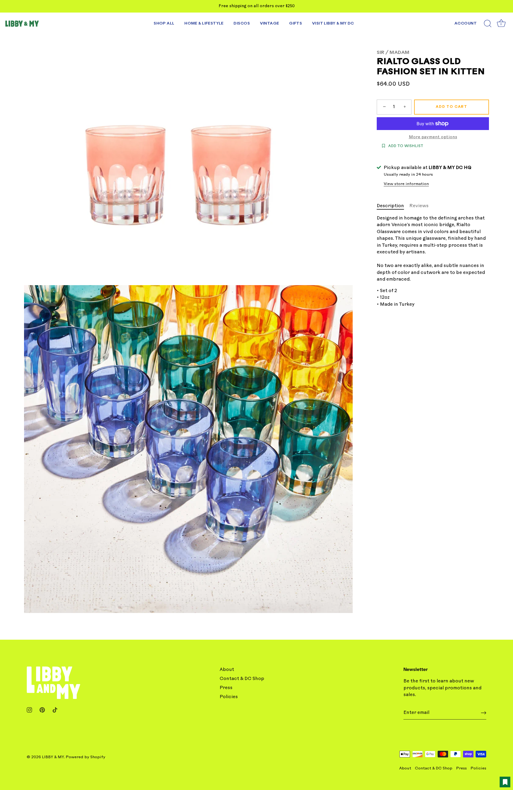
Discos (242, 24)
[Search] (487, 24)
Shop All (164, 24)
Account (465, 24)
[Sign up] (483, 713)
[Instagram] (29, 710)
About (227, 669)
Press (226, 688)
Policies (229, 697)
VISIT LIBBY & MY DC (333, 24)
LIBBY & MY (53, 757)
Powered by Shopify (85, 757)
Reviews (419, 206)
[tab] (393, 206)
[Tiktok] (55, 710)
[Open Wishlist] (505, 782)
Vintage (269, 24)
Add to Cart (451, 107)
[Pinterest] (42, 710)
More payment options (433, 137)
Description (390, 206)
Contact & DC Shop (242, 679)
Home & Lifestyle (204, 24)
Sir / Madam (393, 52)
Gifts (295, 24)
